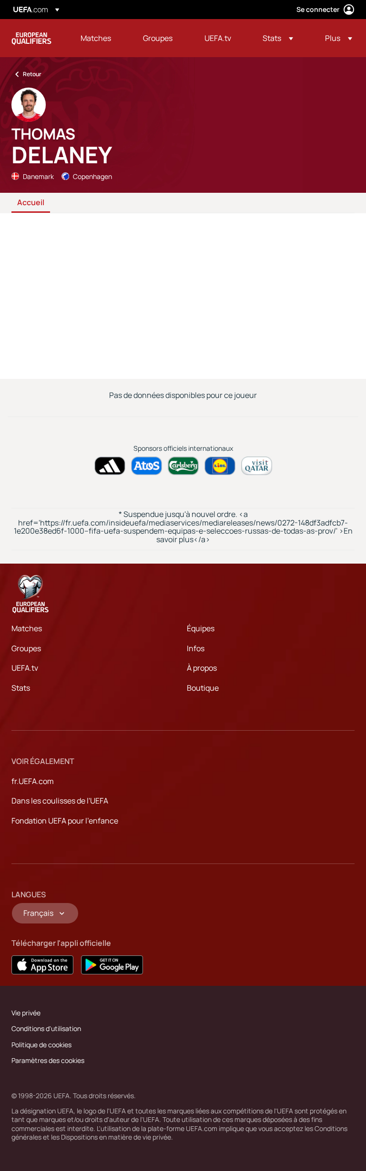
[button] (277, 38)
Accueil (30, 202)
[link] (95, 38)
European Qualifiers (31, 38)
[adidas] (109, 465)
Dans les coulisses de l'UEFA (59, 800)
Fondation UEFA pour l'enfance (64, 820)
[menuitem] (99, 38)
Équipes (200, 628)
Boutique (203, 688)
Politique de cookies (41, 1044)
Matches (26, 628)
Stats (20, 688)
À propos (202, 668)
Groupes (26, 648)
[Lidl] (219, 465)
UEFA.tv (24, 668)
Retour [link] (32, 74)
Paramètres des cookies (47, 1060)
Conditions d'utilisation (46, 1028)
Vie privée (26, 1012)
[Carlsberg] (183, 465)
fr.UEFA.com (32, 781)
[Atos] (146, 465)
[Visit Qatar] (256, 465)
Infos (195, 648)
